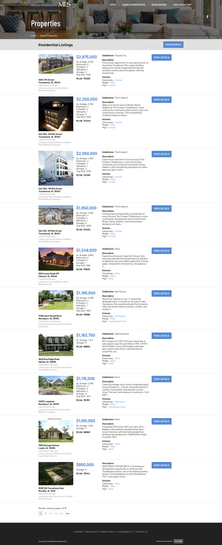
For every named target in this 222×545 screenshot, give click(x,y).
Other (113, 82)
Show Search (173, 44)
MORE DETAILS (161, 57)
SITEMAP (78, 531)
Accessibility (126, 531)
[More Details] (56, 65)
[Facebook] (207, 17)
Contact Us (142, 531)
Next (68, 513)
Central (118, 80)
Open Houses (159, 4)
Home (113, 4)
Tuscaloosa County (117, 321)
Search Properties (133, 4)
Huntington (120, 316)
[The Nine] (178, 541)
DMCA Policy (92, 531)
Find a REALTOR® (182, 4)
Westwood (120, 401)
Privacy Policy (108, 531)
